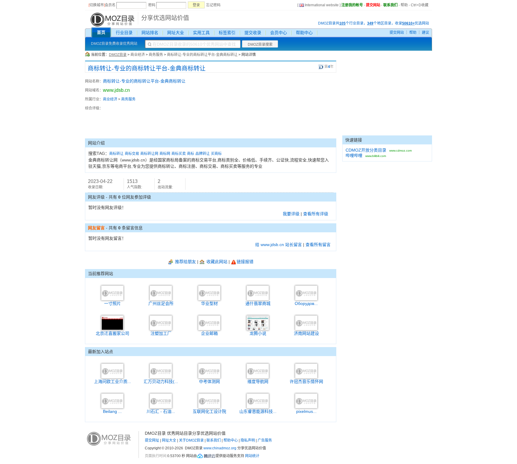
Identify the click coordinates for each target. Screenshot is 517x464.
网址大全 (175, 32)
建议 (425, 32)
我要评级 (291, 213)
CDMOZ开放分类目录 (366, 150)
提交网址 (152, 440)
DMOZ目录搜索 (260, 44)
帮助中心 (304, 32)
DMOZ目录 (118, 55)
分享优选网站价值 (165, 18)
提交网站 (373, 5)
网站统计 (252, 456)
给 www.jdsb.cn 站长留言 (278, 244)
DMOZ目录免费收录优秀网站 (114, 44)
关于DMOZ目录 (191, 440)
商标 (190, 154)
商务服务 (156, 55)
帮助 (404, 5)
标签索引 (227, 32)
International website (322, 5)
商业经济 (137, 55)
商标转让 (116, 154)
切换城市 (96, 5)
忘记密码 (213, 5)
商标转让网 (149, 154)
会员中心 (278, 32)
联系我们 (390, 5)
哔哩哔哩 (354, 155)
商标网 (164, 154)
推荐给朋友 (185, 261)
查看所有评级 (315, 213)
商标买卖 (178, 154)
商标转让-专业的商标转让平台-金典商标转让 (202, 55)
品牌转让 (202, 154)
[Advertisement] (303, 105)
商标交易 (132, 154)
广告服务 (265, 440)
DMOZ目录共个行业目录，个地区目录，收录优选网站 (373, 23)
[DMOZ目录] (112, 19)
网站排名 (150, 32)
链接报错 (245, 261)
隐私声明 (248, 440)
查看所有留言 (318, 244)
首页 (101, 32)
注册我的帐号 (352, 5)
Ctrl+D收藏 (419, 5)
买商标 (216, 154)
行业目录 (124, 32)
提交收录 (252, 32)
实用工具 (201, 32)
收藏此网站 (216, 261)
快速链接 (353, 140)
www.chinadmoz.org (219, 448)
